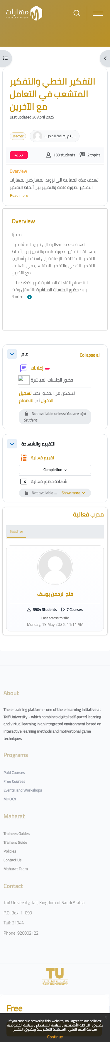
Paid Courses (14, 772)
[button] (30, 297)
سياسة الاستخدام (49, 1025)
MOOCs (10, 798)
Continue (55, 1037)
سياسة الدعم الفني (82, 1029)
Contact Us (12, 859)
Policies (10, 851)
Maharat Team (16, 868)
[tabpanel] (55, 588)
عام (24, 353)
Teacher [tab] (16, 531)
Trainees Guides (17, 833)
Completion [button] (53, 469)
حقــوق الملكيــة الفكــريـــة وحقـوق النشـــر (58, 1027)
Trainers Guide (15, 842)
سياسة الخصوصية (20, 1025)
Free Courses (14, 781)
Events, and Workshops (23, 790)
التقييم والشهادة (38, 443)
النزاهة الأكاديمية (77, 1025)
